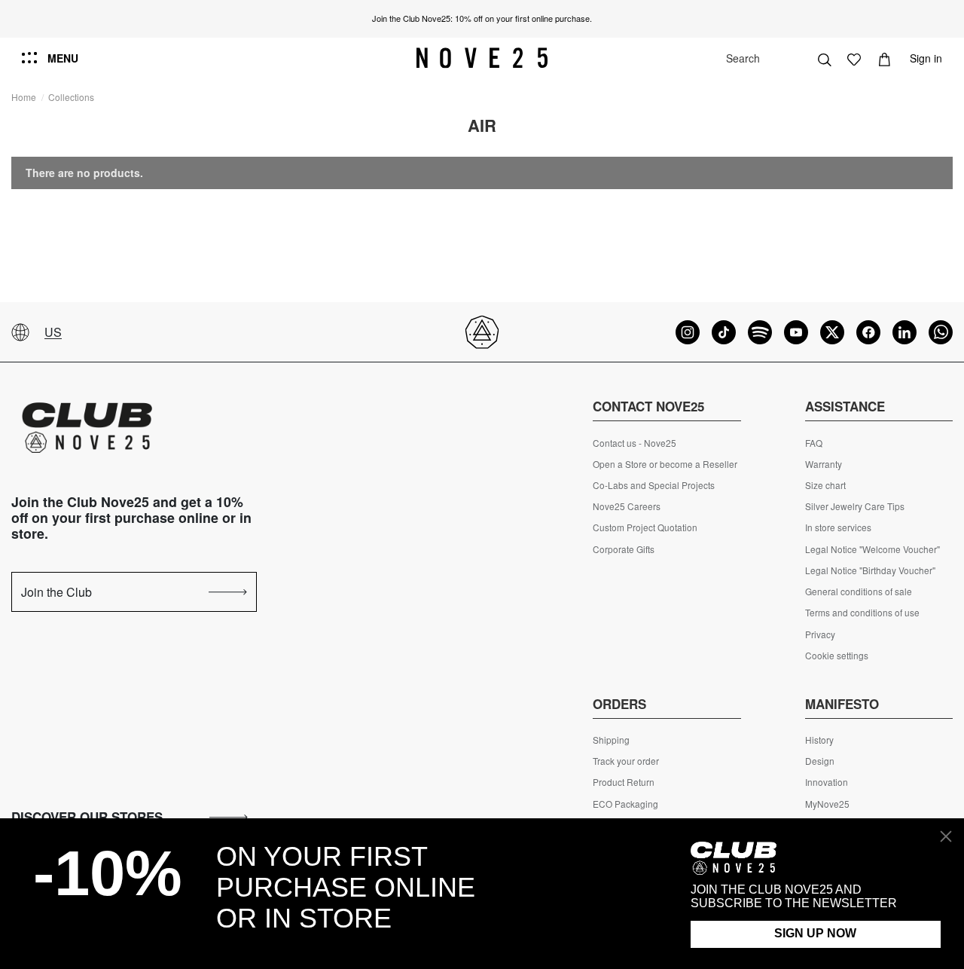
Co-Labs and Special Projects (654, 485)
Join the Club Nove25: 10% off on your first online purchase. (482, 18)
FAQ (813, 443)
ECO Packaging (625, 804)
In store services (838, 527)
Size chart (825, 485)
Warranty (823, 464)
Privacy (820, 634)
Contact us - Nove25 (634, 443)
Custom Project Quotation (645, 527)
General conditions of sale (858, 591)
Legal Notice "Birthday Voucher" (870, 570)
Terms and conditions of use (862, 613)
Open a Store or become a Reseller (665, 464)
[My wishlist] (854, 58)
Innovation (826, 782)
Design (819, 761)
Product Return (623, 782)
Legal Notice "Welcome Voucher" (872, 549)
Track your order (626, 761)
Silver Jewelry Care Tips (855, 506)
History (819, 740)
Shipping (611, 740)
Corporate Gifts (623, 549)
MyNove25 (827, 804)
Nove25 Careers (626, 506)
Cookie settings (836, 656)
